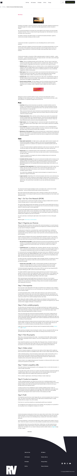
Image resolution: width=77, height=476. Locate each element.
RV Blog (3, 7)
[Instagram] (67, 463)
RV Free (27, 2)
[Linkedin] (62, 463)
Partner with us (44, 457)
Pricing (49, 2)
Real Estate (30, 431)
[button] (62, 2)
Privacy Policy (44, 461)
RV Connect (33, 2)
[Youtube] (70, 463)
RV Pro (44, 2)
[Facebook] (64, 463)
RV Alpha (39, 2)
